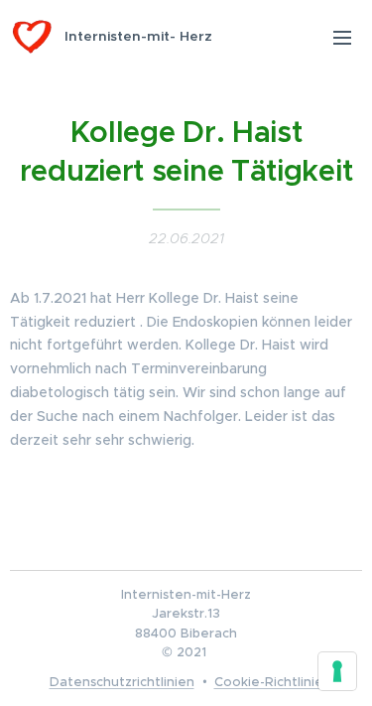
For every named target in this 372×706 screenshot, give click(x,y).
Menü (342, 37)
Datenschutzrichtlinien (122, 681)
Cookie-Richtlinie (268, 681)
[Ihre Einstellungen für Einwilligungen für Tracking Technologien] (337, 671)
